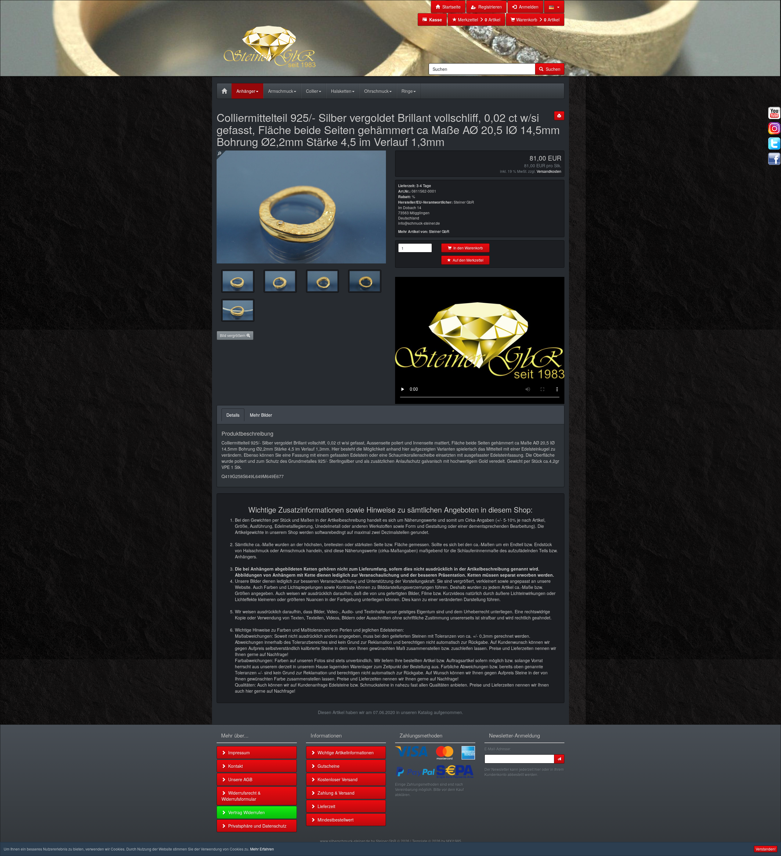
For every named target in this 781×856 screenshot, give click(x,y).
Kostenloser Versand (336, 779)
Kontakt (234, 766)
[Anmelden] (559, 759)
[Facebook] (774, 159)
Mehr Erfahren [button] (262, 848)
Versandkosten (549, 171)
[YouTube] (774, 113)
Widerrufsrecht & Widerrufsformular (241, 796)
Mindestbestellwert (334, 820)
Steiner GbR (439, 231)
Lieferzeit (325, 806)
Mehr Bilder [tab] (261, 415)
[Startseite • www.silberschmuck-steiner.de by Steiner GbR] (285, 38)
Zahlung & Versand (335, 793)
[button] (554, 6)
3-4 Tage (423, 185)
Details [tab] (232, 415)
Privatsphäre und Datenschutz (256, 826)
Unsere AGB (239, 779)
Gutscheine (327, 766)
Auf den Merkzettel (467, 260)
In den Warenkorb (467, 247)
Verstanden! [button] (766, 848)
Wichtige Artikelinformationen (344, 752)
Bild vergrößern (233, 335)
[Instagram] (774, 128)
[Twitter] (774, 143)
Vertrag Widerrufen (245, 812)
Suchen (551, 69)
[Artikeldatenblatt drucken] (559, 115)
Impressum (238, 752)
